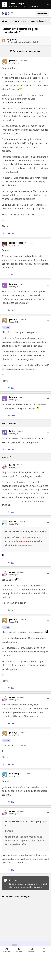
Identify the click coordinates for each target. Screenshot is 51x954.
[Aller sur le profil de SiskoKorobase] (4, 244)
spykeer (13, 521)
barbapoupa (15, 773)
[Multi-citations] (3, 233)
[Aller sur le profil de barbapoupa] (4, 774)
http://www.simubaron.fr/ (14, 102)
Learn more (5, 4)
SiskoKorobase (16, 243)
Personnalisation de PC (27, 42)
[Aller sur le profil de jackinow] (4, 285)
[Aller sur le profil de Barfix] (4, 432)
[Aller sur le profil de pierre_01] (3, 40)
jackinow (13, 284)
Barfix (12, 431)
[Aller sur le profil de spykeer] (4, 522)
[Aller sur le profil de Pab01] (4, 466)
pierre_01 (14, 39)
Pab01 (12, 465)
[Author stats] (48, 61)
